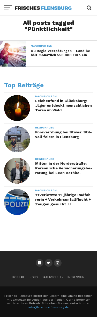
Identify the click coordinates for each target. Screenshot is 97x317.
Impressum (76, 277)
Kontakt (19, 277)
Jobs (34, 277)
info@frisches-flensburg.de (48, 307)
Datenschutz (53, 277)
